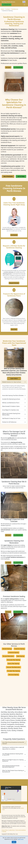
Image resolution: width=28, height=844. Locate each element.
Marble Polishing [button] (7, 649)
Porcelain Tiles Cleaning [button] (13, 671)
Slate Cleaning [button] (20, 656)
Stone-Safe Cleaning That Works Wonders (13, 395)
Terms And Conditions (21, 830)
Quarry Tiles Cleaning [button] (13, 663)
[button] (6, 4)
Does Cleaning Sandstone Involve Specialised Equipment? (10, 766)
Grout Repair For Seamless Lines (10, 410)
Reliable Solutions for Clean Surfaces (11, 382)
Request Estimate (14, 283)
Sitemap (4, 831)
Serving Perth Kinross (8, 2)
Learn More (14, 378)
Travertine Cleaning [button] (19, 649)
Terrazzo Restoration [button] (8, 656)
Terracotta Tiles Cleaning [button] (13, 660)
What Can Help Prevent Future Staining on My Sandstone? (13, 771)
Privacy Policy (5, 830)
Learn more (20, 839)
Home (2, 9)
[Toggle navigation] (24, 4)
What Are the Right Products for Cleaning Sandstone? (13, 760)
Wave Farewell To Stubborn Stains (11, 406)
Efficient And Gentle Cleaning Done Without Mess (11, 414)
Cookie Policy (12, 830)
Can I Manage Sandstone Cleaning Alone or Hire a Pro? (12, 754)
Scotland (7, 9)
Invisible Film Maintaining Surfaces (11, 399)
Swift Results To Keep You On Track (11, 418)
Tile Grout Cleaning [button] (13, 674)
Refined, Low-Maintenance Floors (10, 402)
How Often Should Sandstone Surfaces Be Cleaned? (13, 743)
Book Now (14, 329)
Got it (14, 842)
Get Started (14, 235)
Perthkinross (14, 9)
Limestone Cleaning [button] (13, 652)
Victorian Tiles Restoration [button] (13, 667)
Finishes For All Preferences (9, 422)
